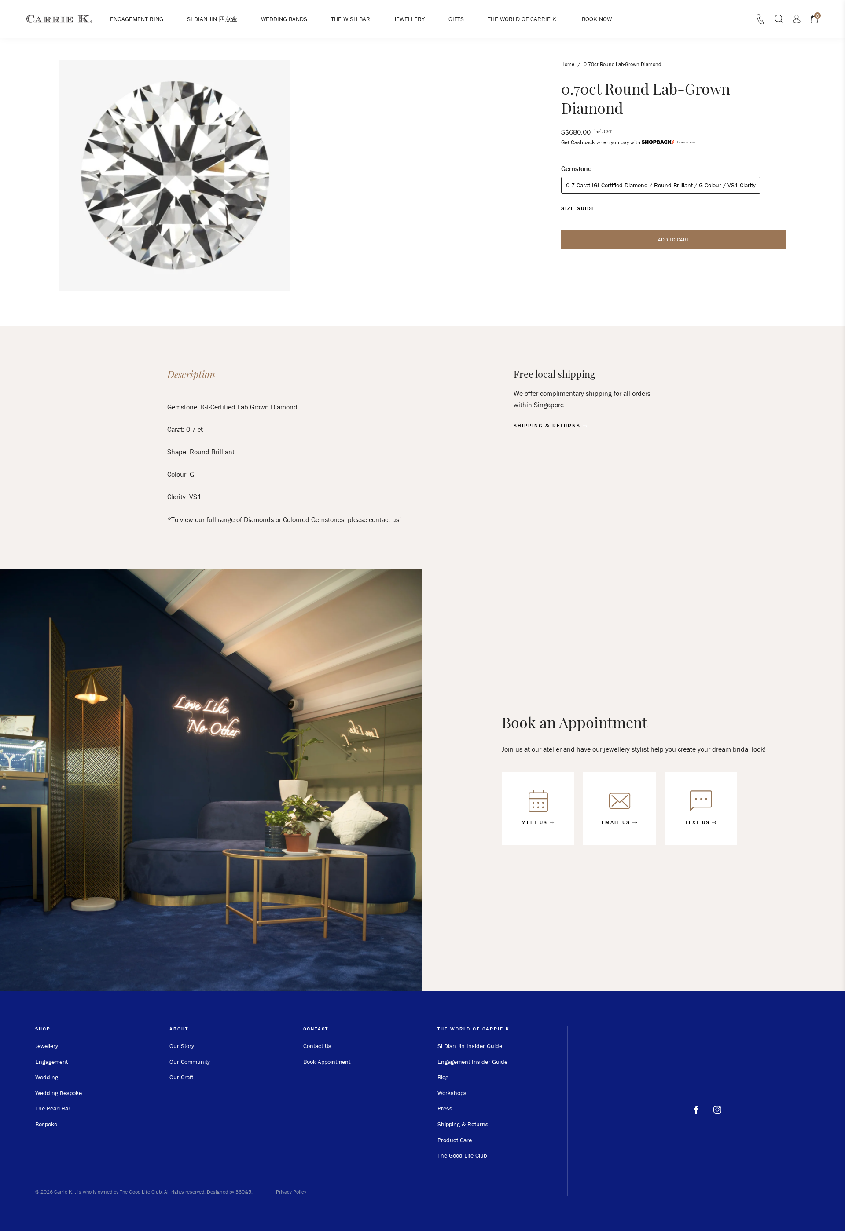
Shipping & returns (548, 426)
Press (444, 1108)
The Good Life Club (462, 1155)
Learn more (686, 142)
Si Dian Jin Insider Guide (469, 1046)
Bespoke (46, 1124)
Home (567, 64)
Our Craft (181, 1077)
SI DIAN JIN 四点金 (212, 19)
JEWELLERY (409, 19)
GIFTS (456, 19)
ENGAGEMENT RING (136, 19)
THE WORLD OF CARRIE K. (523, 19)
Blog (442, 1077)
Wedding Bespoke (58, 1093)
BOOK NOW (597, 19)
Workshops (452, 1093)
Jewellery (46, 1046)
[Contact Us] (760, 21)
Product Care (454, 1140)
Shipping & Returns (463, 1124)
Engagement (51, 1062)
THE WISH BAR (350, 19)
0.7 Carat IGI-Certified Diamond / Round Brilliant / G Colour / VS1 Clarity (661, 185)
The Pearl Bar (52, 1108)
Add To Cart (673, 239)
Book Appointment (326, 1062)
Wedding (46, 1077)
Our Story (181, 1046)
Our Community (189, 1062)
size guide (579, 208)
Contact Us (317, 1046)
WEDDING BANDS (284, 19)
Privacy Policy (291, 1191)
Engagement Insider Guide (472, 1062)
